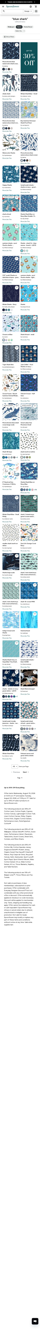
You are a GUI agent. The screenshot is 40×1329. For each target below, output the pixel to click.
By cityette (23, 758)
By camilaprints (25, 125)
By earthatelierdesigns (8, 367)
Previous (15, 772)
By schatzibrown (6, 454)
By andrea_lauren (25, 519)
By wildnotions (25, 398)
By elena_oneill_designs (8, 96)
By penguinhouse (25, 307)
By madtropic (24, 633)
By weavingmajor (25, 454)
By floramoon (24, 691)
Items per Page (24, 766)
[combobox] (28, 11)
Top (20, 778)
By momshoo (6, 216)
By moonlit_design (7, 575)
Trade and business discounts (19, 2)
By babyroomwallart (26, 548)
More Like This (7, 72)
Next (26, 772)
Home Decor (28, 27)
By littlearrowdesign (26, 189)
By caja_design (25, 218)
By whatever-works (26, 96)
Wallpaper (11, 27)
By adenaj (5, 66)
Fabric (19, 27)
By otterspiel (24, 427)
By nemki (5, 337)
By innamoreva (6, 187)
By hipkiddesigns (7, 155)
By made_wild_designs (8, 307)
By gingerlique (6, 635)
